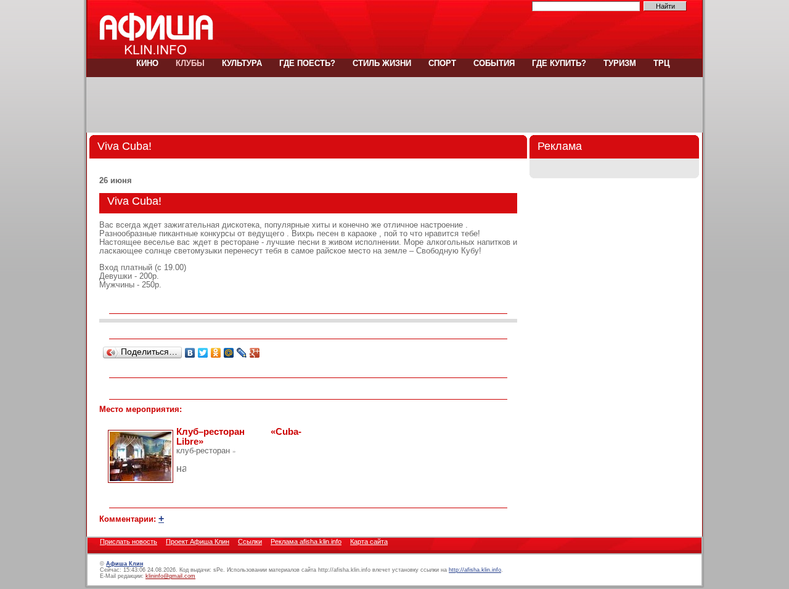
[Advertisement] (394, 105)
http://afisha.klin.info (475, 570)
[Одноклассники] (216, 353)
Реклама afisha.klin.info (306, 541)
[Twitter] (203, 353)
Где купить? (559, 63)
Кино (147, 63)
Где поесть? (307, 63)
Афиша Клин (124, 564)
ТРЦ (660, 63)
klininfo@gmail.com (170, 576)
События (494, 63)
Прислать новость (128, 541)
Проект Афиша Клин (197, 541)
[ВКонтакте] (190, 353)
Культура (241, 63)
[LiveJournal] (241, 353)
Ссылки (250, 541)
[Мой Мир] (229, 353)
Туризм (620, 63)
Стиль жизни (382, 63)
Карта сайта (369, 541)
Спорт (442, 63)
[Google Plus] (254, 353)
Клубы (190, 63)
